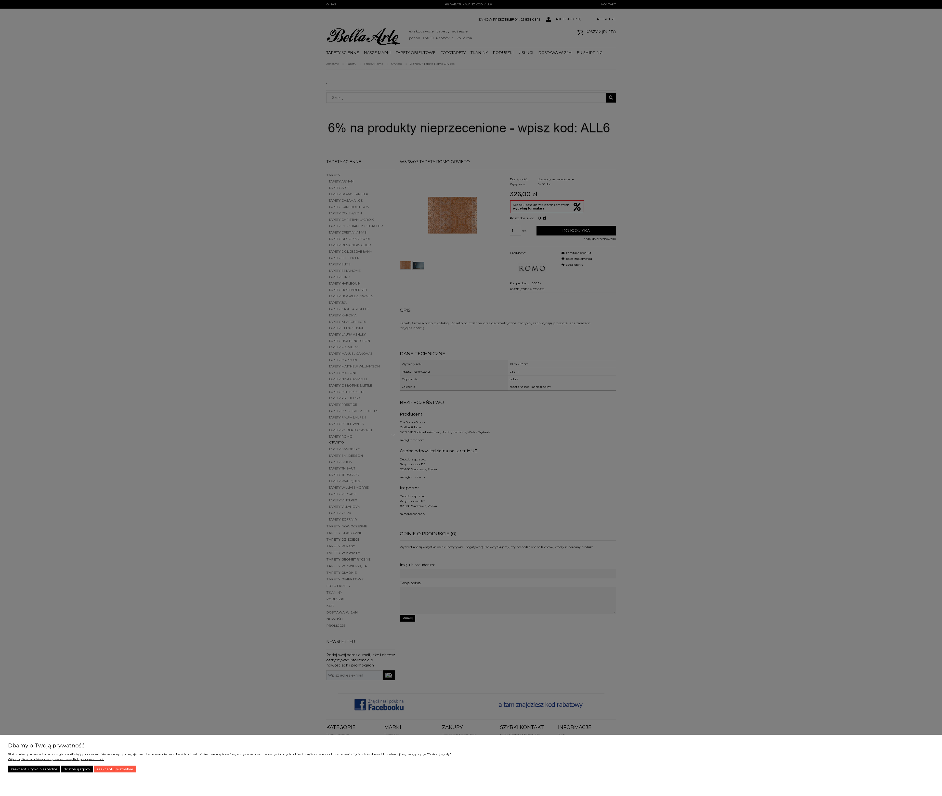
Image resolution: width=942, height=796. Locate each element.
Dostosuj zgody (77, 769)
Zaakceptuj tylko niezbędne (34, 769)
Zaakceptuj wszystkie (115, 769)
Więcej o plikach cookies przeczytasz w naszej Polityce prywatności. (56, 759)
